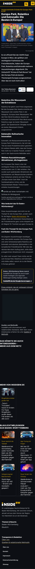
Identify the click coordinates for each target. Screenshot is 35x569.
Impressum (6, 556)
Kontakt (5, 551)
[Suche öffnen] (26, 4)
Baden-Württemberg (19, 216)
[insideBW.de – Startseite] (9, 3)
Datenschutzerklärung (10, 560)
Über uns (6, 547)
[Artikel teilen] (30, 89)
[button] (33, 3)
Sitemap (5, 564)
